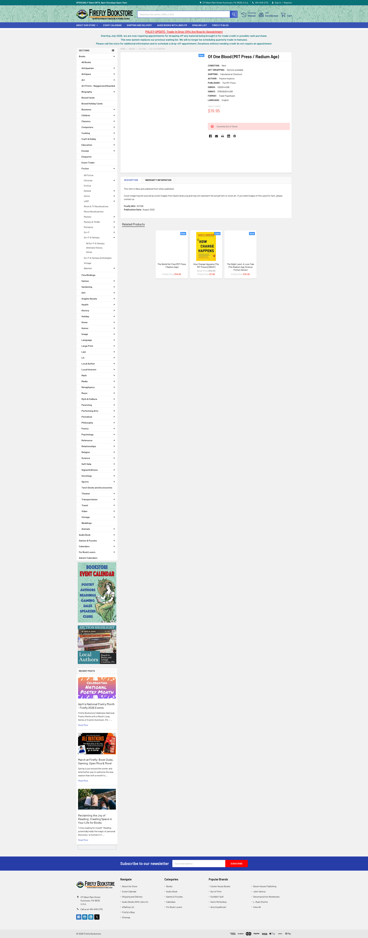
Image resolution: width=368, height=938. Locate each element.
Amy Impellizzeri (218, 907)
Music (85, 393)
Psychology (87, 434)
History (85, 310)
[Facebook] (210, 136)
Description (131, 180)
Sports (85, 481)
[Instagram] (84, 917)
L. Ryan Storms (260, 901)
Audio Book (84, 534)
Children (86, 115)
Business (86, 109)
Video (84, 511)
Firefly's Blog (220, 25)
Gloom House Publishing (264, 886)
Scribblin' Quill (216, 896)
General (87, 190)
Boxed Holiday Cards (92, 103)
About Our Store (85, 25)
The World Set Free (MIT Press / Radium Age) (172, 265)
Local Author (88, 363)
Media (85, 381)
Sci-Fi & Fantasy (91, 237)
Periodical (87, 416)
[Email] (216, 136)
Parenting (87, 404)
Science (86, 458)
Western (88, 268)
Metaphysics (88, 387)
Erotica (87, 185)
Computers (87, 127)
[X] (96, 917)
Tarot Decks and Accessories (97, 487)
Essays (85, 150)
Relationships (89, 446)
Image (85, 334)
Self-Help (86, 464)
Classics (86, 121)
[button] (97, 592)
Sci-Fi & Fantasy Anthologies (98, 257)
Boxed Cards (88, 97)
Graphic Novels (89, 298)
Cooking (86, 133)
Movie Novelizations (93, 211)
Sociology (87, 475)
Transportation (89, 499)
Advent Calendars (88, 557)
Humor (85, 328)
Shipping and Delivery (139, 25)
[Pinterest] (234, 136)
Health (85, 304)
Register (288, 2)
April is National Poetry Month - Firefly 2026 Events (96, 705)
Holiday (85, 316)
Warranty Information (158, 180)
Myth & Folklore (89, 399)
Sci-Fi (87, 232)
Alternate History (94, 247)
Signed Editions (90, 469)
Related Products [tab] (133, 224)
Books (82, 56)
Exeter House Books (220, 886)
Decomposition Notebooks (266, 896)
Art (83, 79)
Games (85, 280)
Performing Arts (90, 410)
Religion (86, 452)
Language (87, 340)
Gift (84, 292)
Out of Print (216, 891)
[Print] (222, 136)
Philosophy (87, 422)
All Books (86, 62)
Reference (87, 440)
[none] (163, 108)
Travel (85, 505)
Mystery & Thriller (92, 221)
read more (83, 725)
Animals (86, 528)
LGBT (86, 201)
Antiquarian (88, 68)
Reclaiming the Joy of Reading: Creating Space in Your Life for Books (95, 819)
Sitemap (126, 917)
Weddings (87, 523)
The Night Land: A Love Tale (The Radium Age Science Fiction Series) (240, 267)
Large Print (87, 345)
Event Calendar (112, 25)
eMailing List (199, 25)
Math (84, 375)
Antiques (86, 74)
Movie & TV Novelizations (96, 206)
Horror (87, 196)
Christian (88, 180)
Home (85, 322)
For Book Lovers (87, 552)
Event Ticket (88, 162)
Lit (83, 357)
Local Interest (89, 369)
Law (84, 351)
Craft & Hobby (89, 139)
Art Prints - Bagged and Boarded (98, 85)
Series (89, 252)
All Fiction (88, 175)
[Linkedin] (228, 136)
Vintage (87, 263)
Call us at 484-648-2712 (91, 909)
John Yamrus (259, 891)
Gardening (87, 286)
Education (87, 144)
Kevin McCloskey (218, 901)
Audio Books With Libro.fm (172, 25)
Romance (88, 227)
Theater (86, 493)
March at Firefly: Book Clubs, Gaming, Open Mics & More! (95, 761)
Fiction (85, 168)
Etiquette (87, 156)
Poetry (85, 428)
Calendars (84, 546)
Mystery (87, 216)
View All (257, 907)
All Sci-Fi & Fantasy (95, 243)
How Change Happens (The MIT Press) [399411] (206, 265)
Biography (87, 91)
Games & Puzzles (88, 540)
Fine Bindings (88, 275)
